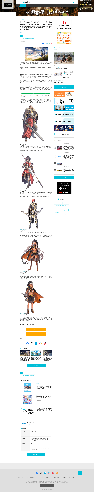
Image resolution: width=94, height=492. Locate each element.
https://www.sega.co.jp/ (31, 424)
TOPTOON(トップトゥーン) (59, 205)
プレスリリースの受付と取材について (45, 477)
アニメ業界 (60, 6)
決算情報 (53, 6)
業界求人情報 (39, 6)
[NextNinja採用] (64, 188)
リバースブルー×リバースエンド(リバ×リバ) (61, 210)
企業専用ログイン (47, 485)
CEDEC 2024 (66, 205)
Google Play (36, 333)
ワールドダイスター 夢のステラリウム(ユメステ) (62, 214)
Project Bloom (57, 212)
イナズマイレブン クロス (58, 203)
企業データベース (30, 6)
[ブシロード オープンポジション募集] (64, 25)
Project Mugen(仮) (67, 207)
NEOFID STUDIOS (57, 217)
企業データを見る (36, 454)
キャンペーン (23, 19)
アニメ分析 (67, 6)
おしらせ (64, 477)
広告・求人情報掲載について (31, 477)
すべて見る (36, 365)
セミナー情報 (46, 6)
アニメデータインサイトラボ (68, 203)
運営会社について (21, 477)
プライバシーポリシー (72, 477)
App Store (36, 329)
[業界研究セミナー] (64, 38)
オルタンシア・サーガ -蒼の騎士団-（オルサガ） (28, 38)
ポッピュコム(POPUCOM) (58, 207)
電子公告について (57, 477)
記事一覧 (23, 6)
